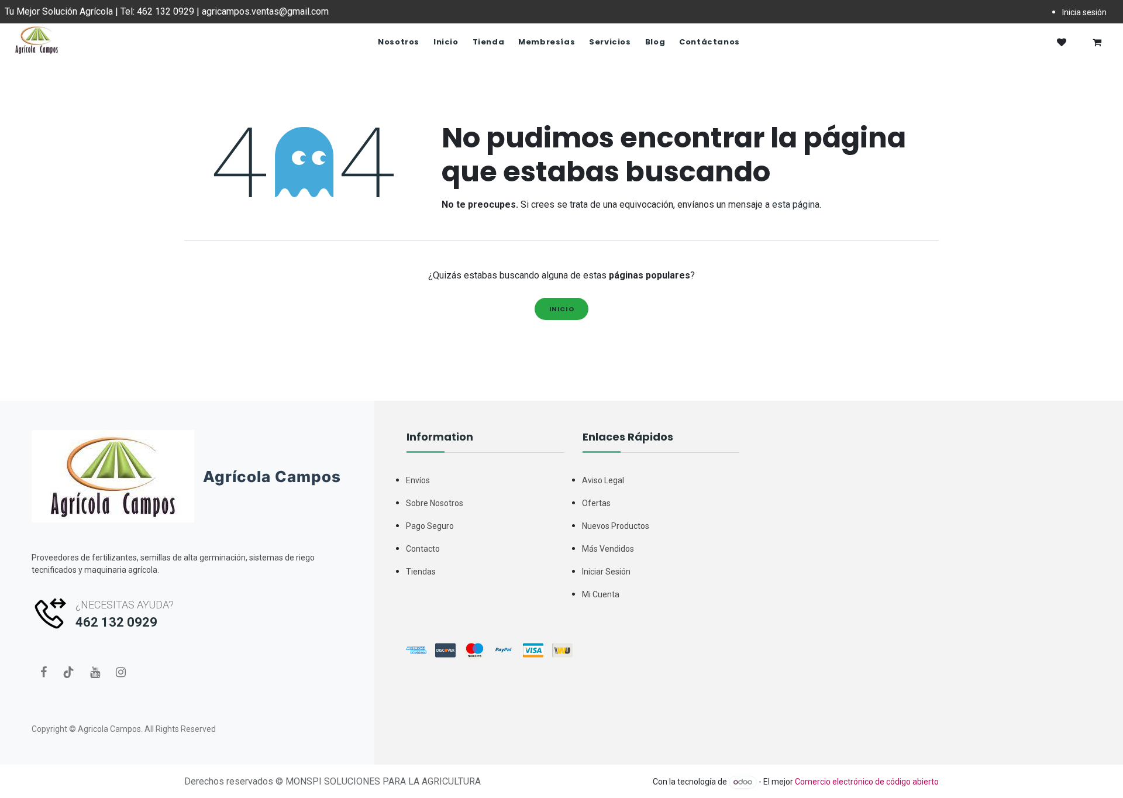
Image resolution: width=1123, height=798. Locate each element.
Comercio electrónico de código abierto (867, 781)
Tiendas (421, 571)
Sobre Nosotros (434, 503)
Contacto (423, 548)
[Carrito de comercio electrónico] (1096, 42)
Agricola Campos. (110, 729)
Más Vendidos (608, 548)
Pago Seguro (430, 526)
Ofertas (596, 503)
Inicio (561, 309)
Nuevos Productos (615, 526)
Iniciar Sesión (606, 571)
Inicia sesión (1084, 12)
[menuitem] (398, 42)
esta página (795, 204)
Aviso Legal (603, 480)
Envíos (418, 480)
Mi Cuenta (600, 594)
